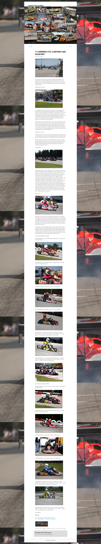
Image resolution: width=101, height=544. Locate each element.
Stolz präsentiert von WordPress (50, 540)
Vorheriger (30, 46)
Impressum (33, 42)
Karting (48, 528)
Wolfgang (44, 528)
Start (29, 42)
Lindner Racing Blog (36, 5)
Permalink (63, 528)
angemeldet (39, 534)
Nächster (71, 46)
